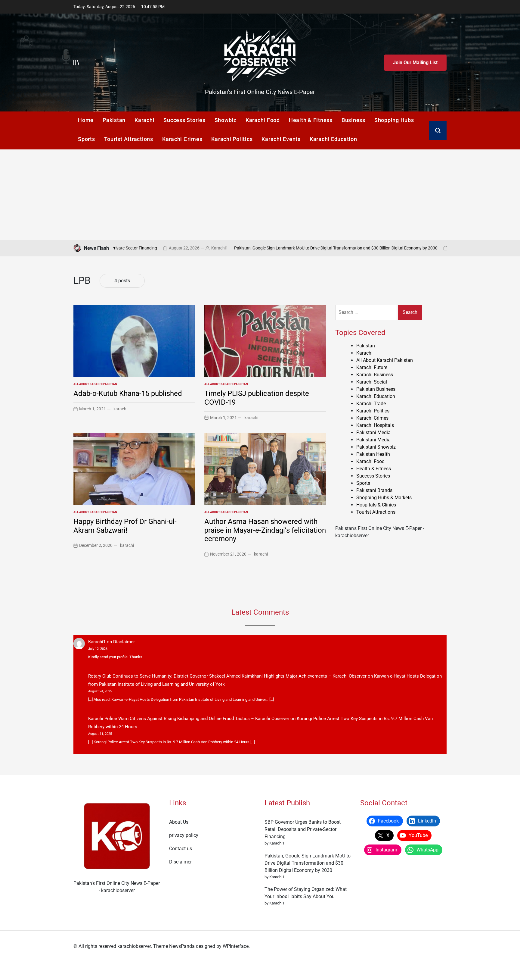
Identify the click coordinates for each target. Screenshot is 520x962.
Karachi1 (178, 248)
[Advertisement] (260, 194)
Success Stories (184, 120)
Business (353, 120)
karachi (120, 408)
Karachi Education (333, 139)
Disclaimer (124, 641)
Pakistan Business (375, 389)
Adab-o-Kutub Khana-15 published (127, 393)
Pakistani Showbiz (376, 447)
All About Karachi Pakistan (95, 384)
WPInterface (236, 946)
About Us (178, 822)
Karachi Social (371, 382)
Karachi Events (281, 139)
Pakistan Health (373, 454)
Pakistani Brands (374, 490)
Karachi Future (371, 367)
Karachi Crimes (182, 139)
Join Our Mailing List (415, 62)
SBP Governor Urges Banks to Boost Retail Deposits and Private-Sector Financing (303, 829)
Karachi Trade (371, 403)
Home (86, 120)
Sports (86, 139)
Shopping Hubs (394, 120)
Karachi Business (374, 375)
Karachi (144, 120)
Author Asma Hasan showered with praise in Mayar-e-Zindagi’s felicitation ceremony (265, 530)
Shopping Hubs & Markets (384, 497)
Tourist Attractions (128, 139)
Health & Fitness (311, 120)
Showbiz (226, 120)
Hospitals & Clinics (376, 505)
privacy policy (183, 835)
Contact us (180, 848)
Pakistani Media (373, 432)
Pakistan (114, 120)
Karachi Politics (231, 139)
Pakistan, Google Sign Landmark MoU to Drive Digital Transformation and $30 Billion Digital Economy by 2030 (294, 248)
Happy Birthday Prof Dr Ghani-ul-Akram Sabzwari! (125, 525)
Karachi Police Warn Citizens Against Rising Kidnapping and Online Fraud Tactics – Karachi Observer (188, 718)
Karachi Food (263, 120)
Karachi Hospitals (375, 425)
